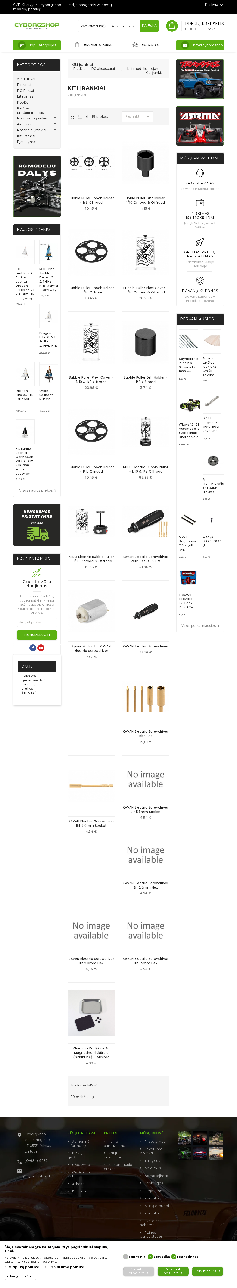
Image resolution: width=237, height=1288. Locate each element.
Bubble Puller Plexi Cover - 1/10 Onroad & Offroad (145, 290)
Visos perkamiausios (201, 626)
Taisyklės (152, 1160)
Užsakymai (81, 1164)
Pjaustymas (27, 142)
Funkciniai (138, 1256)
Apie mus (153, 1168)
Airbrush (24, 124)
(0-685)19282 (36, 1160)
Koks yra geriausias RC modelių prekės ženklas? (33, 684)
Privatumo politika (151, 1151)
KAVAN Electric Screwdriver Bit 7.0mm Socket (91, 823)
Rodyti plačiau (22, 1276)
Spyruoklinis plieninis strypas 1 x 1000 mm (188, 365)
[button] (37, 45)
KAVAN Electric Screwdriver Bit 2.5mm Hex (145, 885)
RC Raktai (25, 91)
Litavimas (25, 97)
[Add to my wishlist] (94, 209)
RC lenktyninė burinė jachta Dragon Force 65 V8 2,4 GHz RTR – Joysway (25, 283)
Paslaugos (154, 1183)
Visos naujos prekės (38, 490)
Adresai (79, 1184)
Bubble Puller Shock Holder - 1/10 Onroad (91, 469)
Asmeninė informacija (79, 1143)
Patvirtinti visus (208, 1271)
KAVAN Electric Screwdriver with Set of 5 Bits (145, 558)
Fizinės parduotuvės (151, 1234)
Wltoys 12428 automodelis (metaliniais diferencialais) (191, 430)
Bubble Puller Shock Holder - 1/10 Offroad (91, 290)
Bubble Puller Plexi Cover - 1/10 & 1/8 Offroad (91, 379)
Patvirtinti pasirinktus (173, 1271)
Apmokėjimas (157, 1175)
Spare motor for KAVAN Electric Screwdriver (91, 648)
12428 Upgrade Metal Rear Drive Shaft (211, 424)
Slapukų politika (24, 1267)
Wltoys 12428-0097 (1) (212, 541)
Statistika (162, 1256)
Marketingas (187, 1256)
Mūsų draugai (157, 1206)
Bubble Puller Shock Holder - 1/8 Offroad (91, 200)
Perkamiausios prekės (119, 1166)
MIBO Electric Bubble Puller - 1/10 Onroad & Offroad (91, 558)
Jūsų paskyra (82, 1133)
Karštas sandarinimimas (30, 110)
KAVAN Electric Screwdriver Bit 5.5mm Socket (145, 809)
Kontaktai (153, 1198)
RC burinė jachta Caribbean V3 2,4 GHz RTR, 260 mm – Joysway (24, 461)
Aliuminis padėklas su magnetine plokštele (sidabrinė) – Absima (91, 1052)
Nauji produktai (112, 1155)
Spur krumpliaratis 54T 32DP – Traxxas (213, 485)
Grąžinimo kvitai (79, 1174)
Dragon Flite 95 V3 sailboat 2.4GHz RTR (48, 339)
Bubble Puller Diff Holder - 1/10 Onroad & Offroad (146, 200)
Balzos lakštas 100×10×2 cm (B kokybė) (209, 366)
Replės (22, 103)
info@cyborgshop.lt (34, 1176)
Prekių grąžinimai (77, 1155)
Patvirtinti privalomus (139, 1271)
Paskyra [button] (214, 5)
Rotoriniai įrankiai (31, 130)
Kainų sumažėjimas (116, 1143)
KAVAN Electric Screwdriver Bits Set (145, 733)
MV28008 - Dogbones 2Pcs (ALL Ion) (187, 543)
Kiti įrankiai (26, 136)
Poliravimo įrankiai (32, 118)
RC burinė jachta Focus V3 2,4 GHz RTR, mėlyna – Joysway (48, 279)
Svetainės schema (151, 1223)
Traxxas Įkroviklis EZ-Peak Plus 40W (186, 600)
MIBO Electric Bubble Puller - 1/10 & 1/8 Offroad (145, 469)
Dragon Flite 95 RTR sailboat (24, 395)
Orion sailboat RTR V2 (46, 395)
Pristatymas (155, 1141)
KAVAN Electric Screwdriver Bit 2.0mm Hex (91, 960)
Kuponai (79, 1191)
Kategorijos (31, 65)
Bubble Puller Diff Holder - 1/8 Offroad (146, 379)
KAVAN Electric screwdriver (145, 646)
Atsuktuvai (26, 79)
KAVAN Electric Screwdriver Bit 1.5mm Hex (145, 960)
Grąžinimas (154, 1190)
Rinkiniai (24, 85)
